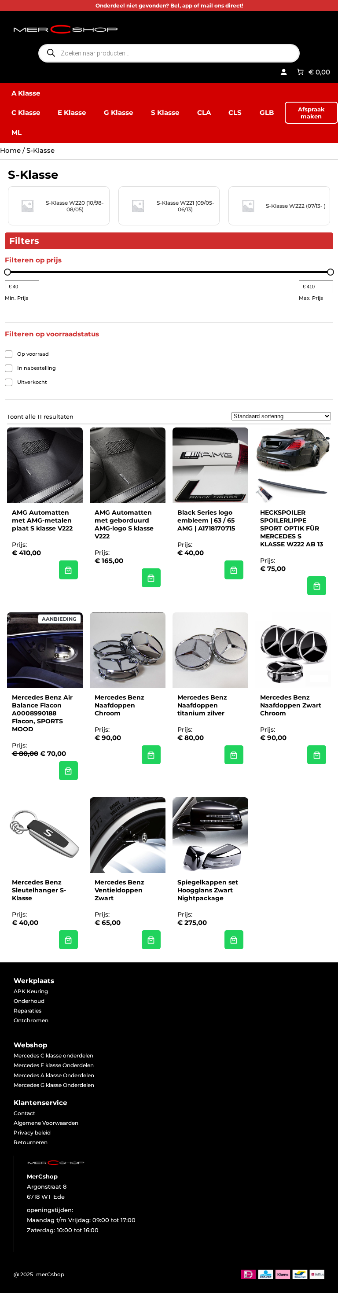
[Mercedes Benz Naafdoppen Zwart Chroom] (317, 755)
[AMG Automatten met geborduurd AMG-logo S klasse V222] (151, 578)
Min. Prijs (16, 298)
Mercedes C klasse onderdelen (53, 1055)
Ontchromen (31, 1020)
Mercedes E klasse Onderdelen (54, 1065)
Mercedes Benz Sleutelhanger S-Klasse (39, 890)
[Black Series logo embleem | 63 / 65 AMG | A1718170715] (234, 570)
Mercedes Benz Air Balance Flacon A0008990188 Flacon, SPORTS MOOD (42, 713)
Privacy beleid (32, 1132)
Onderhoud (29, 1001)
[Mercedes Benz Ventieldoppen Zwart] (151, 940)
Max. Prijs (311, 298)
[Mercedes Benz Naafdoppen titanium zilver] (234, 755)
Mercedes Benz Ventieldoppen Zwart (119, 890)
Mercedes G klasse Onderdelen (54, 1085)
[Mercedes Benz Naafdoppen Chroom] (151, 755)
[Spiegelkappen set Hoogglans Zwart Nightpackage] (234, 940)
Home (10, 150)
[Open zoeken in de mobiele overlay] (169, 53)
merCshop (50, 1274)
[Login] (284, 72)
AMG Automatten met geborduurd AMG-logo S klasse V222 (124, 524)
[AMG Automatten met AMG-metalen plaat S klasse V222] (68, 570)
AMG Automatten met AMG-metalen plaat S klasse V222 (42, 520)
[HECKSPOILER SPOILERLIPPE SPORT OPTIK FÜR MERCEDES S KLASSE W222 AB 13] (317, 586)
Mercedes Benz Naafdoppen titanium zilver (202, 705)
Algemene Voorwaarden (46, 1123)
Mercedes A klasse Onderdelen (54, 1075)
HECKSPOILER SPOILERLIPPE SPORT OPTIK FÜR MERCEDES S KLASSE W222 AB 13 (291, 528)
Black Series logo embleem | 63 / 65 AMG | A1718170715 (206, 520)
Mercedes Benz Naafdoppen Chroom (119, 705)
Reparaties (27, 1010)
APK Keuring (31, 991)
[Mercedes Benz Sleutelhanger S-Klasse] (68, 940)
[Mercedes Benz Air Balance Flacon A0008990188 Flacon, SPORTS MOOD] (68, 771)
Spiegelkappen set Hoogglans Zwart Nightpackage (207, 890)
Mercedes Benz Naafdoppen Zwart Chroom (290, 705)
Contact (24, 1113)
